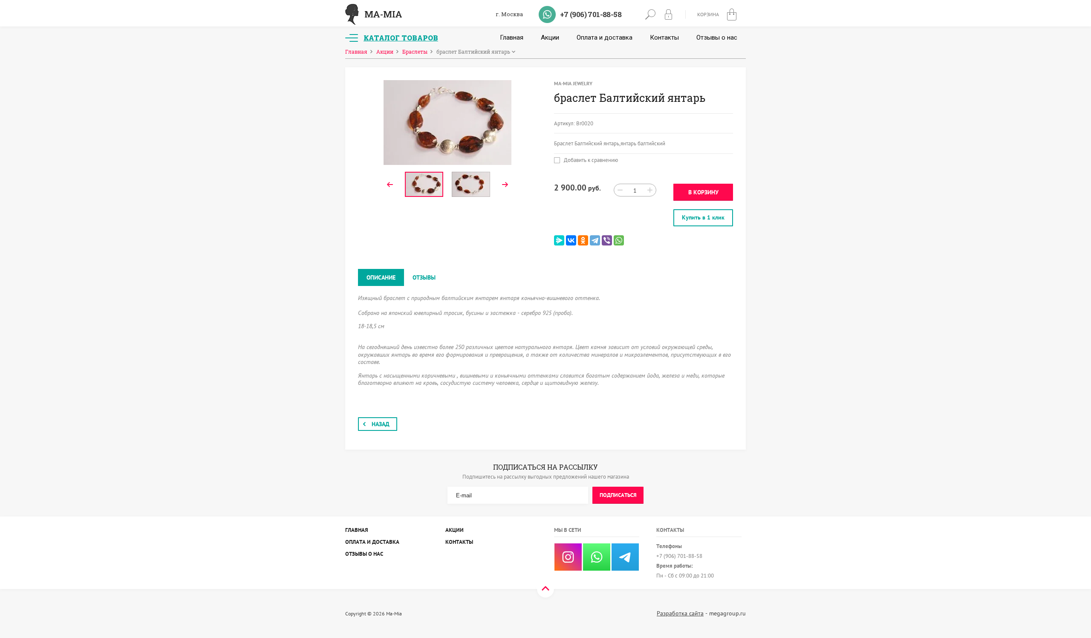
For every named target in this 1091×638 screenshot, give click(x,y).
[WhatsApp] (619, 240)
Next (505, 184)
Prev (389, 184)
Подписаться (618, 495)
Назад (381, 424)
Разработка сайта (680, 613)
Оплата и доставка (604, 37)
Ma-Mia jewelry (573, 83)
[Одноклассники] (583, 240)
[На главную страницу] (352, 14)
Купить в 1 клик (703, 217)
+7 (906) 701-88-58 (590, 14)
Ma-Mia (383, 14)
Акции (550, 37)
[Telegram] (595, 240)
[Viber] (607, 240)
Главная (511, 37)
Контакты (664, 37)
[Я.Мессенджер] (559, 240)
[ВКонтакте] (571, 240)
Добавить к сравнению (590, 160)
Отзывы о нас (716, 37)
